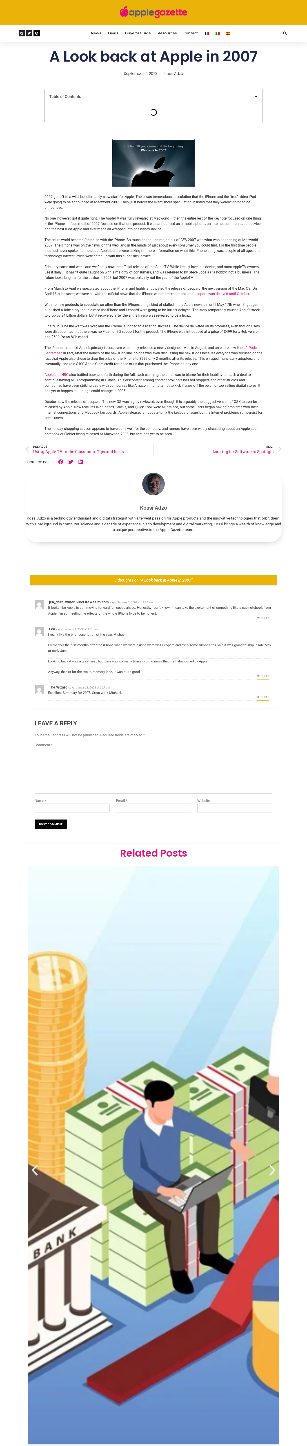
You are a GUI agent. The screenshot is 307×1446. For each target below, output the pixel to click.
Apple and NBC (56, 375)
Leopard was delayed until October (221, 294)
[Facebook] (22, 33)
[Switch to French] (207, 33)
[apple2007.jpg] (153, 186)
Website (203, 801)
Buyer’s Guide (138, 33)
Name (41, 801)
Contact (190, 33)
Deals (113, 33)
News (96, 33)
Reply (265, 618)
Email (121, 801)
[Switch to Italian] (218, 33)
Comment (44, 745)
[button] (284, 33)
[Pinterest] (36, 33)
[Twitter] (29, 33)
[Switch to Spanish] (228, 33)
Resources (167, 33)
